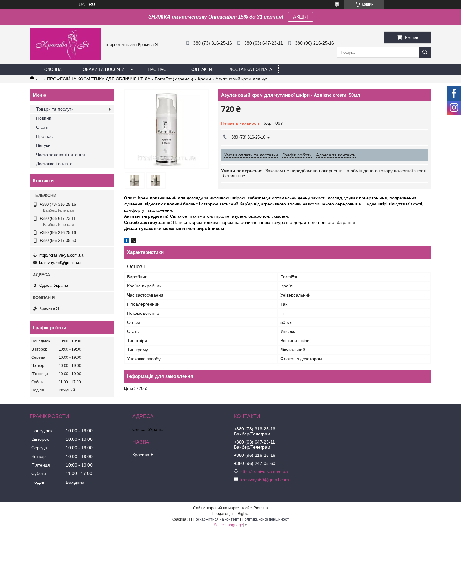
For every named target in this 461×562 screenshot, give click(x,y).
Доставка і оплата (251, 69)
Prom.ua (260, 508)
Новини (43, 118)
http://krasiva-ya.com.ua (61, 255)
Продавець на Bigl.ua (231, 513)
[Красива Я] (65, 58)
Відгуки (43, 145)
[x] (133, 241)
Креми (204, 78)
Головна (52, 69)
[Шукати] (425, 52)
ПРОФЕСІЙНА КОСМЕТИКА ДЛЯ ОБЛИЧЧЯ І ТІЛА (98, 78)
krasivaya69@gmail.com (61, 262)
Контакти (201, 69)
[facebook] (126, 241)
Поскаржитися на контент (216, 519)
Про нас (157, 69)
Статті (42, 127)
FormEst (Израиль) (174, 78)
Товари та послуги (102, 69)
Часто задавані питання (60, 154)
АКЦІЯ (300, 16)
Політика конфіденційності (266, 519)
